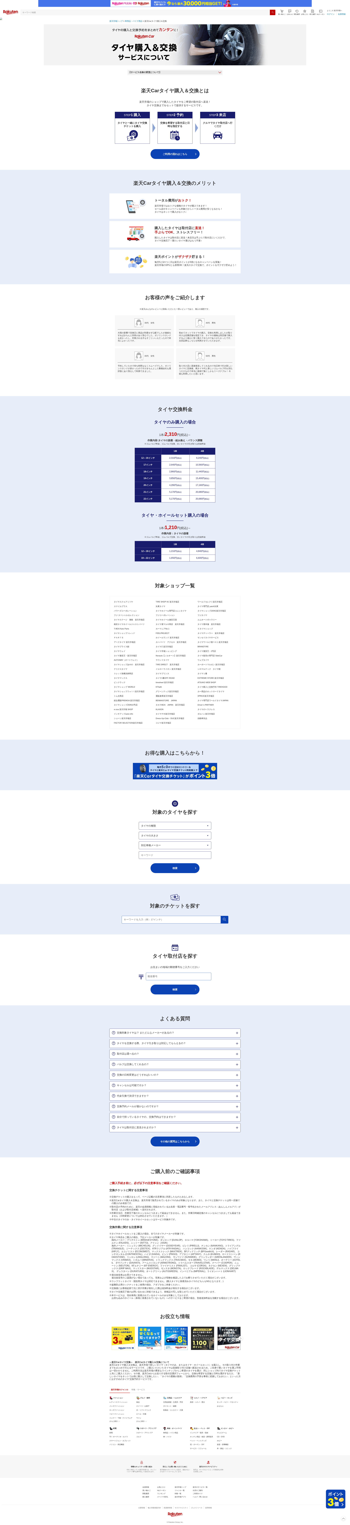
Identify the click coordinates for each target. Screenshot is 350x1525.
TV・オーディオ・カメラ (118, 1437)
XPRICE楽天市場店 (206, 696)
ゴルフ (138, 1437)
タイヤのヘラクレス (206, 709)
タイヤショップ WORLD (124, 687)
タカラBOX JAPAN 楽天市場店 (170, 705)
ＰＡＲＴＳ (118, 637)
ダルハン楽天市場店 (206, 714)
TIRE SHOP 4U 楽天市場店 (167, 602)
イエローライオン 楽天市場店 (168, 669)
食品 (138, 1402)
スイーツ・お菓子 (142, 1406)
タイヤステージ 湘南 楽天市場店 (129, 620)
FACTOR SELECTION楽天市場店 (128, 723)
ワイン (138, 1418)
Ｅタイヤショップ (205, 629)
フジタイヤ (202, 615)
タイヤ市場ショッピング (166, 651)
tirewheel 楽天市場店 (165, 682)
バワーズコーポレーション (125, 611)
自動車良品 (202, 718)
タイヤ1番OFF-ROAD (165, 678)
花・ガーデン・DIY (197, 1444)
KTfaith (159, 687)
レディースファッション (118, 1402)
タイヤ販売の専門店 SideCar (210, 656)
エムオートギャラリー (207, 620)
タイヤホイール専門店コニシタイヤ (171, 611)
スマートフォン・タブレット (120, 1441)
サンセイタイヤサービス (208, 637)
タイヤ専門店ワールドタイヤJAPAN (213, 700)
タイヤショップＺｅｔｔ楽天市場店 (129, 691)
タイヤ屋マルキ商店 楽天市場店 (170, 624)
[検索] (272, 12)
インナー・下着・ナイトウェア (120, 1418)
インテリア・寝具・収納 (199, 1433)
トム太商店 (118, 696)
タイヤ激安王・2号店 (207, 651)
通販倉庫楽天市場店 (164, 696)
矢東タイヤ (160, 606)
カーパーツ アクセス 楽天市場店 (171, 642)
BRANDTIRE (203, 647)
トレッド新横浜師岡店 (123, 673)
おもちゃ (220, 1406)
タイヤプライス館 (121, 647)
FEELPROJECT (162, 633)
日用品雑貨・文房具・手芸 (173, 1402)
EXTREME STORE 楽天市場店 (211, 678)
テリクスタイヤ (120, 669)
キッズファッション (116, 1410)
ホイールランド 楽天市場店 (167, 637)
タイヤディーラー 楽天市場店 (211, 633)
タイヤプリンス (162, 673)
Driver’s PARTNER (206, 705)
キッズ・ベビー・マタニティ (227, 1402)
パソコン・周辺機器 (116, 1444)
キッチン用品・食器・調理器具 (201, 1437)
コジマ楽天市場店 (163, 723)
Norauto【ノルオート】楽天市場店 (171, 656)
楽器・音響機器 (222, 1444)
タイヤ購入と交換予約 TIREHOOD (212, 687)
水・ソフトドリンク (143, 1410)
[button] (290, 12)
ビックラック (119, 682)
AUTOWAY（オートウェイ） (126, 660)
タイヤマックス (120, 678)
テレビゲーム (222, 1433)
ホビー (219, 1441)
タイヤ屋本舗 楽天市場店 (209, 624)
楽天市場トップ (116, 21)
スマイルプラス (120, 606)
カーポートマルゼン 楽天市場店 (211, 664)
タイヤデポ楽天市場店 (165, 714)
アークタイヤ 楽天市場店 (124, 642)
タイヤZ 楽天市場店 (164, 647)
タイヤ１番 (202, 673)
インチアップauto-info (123, 714)
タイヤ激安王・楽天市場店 (125, 656)
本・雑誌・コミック (224, 1448)
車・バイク (167, 1437)
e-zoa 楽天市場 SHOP (123, 709)
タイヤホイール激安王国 (166, 620)
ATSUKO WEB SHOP (207, 682)
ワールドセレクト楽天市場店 (210, 602)
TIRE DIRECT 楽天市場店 (167, 664)
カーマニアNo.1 (162, 629)
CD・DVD (221, 1437)
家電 (111, 1433)
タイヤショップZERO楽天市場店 (212, 611)
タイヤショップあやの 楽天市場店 (129, 664)
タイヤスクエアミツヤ (123, 602)
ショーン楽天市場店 (122, 718)
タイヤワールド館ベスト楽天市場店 (213, 642)
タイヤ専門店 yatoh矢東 (208, 606)
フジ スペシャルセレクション (126, 615)
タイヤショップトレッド (124, 633)
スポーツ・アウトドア (144, 1433)
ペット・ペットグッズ (198, 1441)
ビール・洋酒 (141, 1414)
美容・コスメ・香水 (197, 1402)
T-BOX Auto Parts (121, 629)
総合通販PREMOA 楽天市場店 (127, 700)
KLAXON (159, 709)
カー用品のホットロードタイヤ (211, 691)
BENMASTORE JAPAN (166, 700)
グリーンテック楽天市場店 (167, 691)
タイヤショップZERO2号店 (126, 705)
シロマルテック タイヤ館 (209, 669)
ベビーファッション (116, 1414)
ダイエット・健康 (169, 1406)
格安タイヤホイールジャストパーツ (129, 624)
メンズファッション (116, 1406)
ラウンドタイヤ (162, 660)
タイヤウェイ (119, 651)
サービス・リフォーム (198, 1448)
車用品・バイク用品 (133, 21)
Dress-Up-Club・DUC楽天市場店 (170, 718)
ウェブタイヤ (203, 660)
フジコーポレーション (165, 615)
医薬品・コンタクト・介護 (173, 1410)
